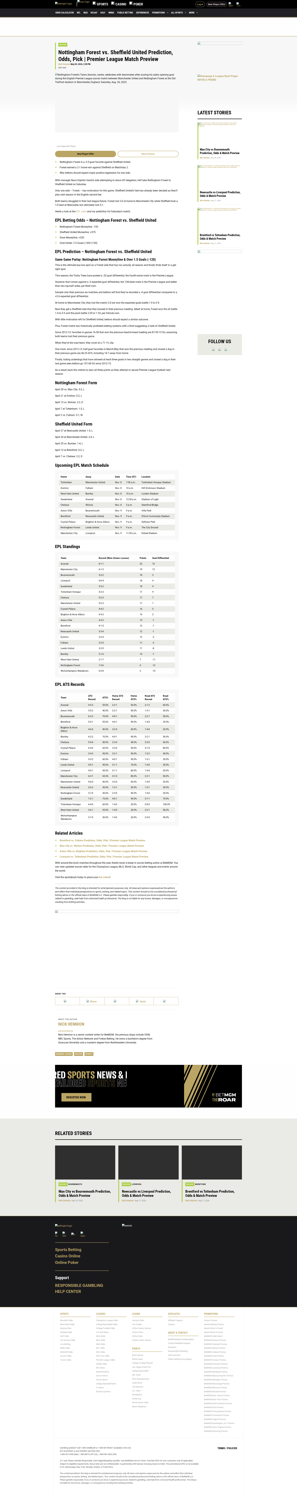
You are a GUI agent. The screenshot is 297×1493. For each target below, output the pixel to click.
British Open (137, 1359)
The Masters (137, 1387)
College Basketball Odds (106, 1324)
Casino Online (67, 1256)
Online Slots (137, 1336)
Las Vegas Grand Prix (141, 1367)
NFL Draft (136, 1375)
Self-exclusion (174, 1355)
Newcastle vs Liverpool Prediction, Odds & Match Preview (220, 194)
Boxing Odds (65, 1328)
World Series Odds (140, 1402)
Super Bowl (137, 1383)
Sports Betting (68, 1249)
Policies (232, 1448)
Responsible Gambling (79, 1285)
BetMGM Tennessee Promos (216, 1415)
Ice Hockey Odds (67, 1340)
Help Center (68, 1292)
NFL (78, 12)
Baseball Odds (66, 1320)
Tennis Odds (65, 1360)
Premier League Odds (105, 1360)
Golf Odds (64, 1336)
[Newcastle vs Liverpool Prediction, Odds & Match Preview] (148, 1163)
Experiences (142, 12)
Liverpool (137, 1184)
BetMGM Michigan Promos (216, 1380)
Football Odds (66, 1332)
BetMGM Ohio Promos (214, 1407)
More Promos (148, 154)
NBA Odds (100, 1344)
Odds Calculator (64, 12)
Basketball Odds (67, 1324)
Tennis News (102, 1380)
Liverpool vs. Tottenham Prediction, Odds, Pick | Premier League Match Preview (104, 856)
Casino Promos (210, 1320)
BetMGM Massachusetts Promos (218, 1375)
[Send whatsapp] (141, 1001)
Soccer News (102, 1375)
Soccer (62, 45)
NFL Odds (100, 1348)
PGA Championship (140, 1379)
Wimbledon (137, 1394)
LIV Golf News (102, 1332)
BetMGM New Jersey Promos (217, 1395)
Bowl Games (137, 1355)
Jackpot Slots (138, 1320)
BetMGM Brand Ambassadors (181, 1339)
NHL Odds (100, 1352)
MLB (86, 12)
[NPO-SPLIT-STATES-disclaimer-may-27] (117, 944)
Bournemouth (75, 1184)
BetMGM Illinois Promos (214, 1348)
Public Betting (125, 12)
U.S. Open (136, 1390)
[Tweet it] (67, 1001)
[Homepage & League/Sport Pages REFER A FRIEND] (220, 88)
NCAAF (94, 12)
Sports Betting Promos (214, 1324)
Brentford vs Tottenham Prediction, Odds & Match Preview (220, 236)
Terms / (221, 1448)
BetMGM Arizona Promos (215, 1340)
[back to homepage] (83, 4)
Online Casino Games (141, 1328)
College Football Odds (105, 1328)
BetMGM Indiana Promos (215, 1352)
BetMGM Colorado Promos (215, 1344)
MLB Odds (100, 1336)
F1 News (100, 1387)
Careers (171, 1324)
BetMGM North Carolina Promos (218, 1403)
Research (172, 1347)
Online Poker (66, 1262)
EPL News (100, 1368)
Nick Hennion (64, 64)
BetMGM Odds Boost (213, 1336)
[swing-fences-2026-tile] (220, 56)
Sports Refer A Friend (213, 1328)
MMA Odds (65, 1348)
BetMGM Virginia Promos (215, 1419)
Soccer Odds (65, 1356)
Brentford (200, 1184)
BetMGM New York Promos (216, 1399)
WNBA (111, 12)
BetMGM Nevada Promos (215, 1391)
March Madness (139, 1406)
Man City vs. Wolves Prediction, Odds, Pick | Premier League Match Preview (102, 845)
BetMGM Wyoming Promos (216, 1431)
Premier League (64, 1054)
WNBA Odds (101, 1364)
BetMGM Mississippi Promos (217, 1384)
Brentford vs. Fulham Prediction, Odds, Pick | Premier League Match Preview (102, 840)
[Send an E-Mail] (117, 1001)
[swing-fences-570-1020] (220, 289)
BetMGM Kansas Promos (215, 1360)
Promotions (158, 12)
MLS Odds (100, 1340)
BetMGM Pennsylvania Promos (217, 1411)
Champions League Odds (107, 1320)
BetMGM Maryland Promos (216, 1372)
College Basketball (140, 1371)
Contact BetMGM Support (179, 1343)
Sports (89, 1054)
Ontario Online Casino (141, 1340)
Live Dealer (137, 1324)
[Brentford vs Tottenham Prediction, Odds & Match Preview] (212, 1163)
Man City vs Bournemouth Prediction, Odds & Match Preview (219, 151)
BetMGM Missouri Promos (215, 1387)
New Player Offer (85, 154)
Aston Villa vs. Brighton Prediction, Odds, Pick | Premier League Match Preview (103, 851)
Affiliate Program (175, 1320)
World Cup (136, 1399)
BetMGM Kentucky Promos (216, 1364)
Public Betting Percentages (180, 1359)
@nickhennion (65, 1031)
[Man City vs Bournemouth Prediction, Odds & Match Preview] (85, 1163)
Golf (102, 12)
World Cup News (103, 1391)
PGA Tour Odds (102, 1356)
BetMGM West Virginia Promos (217, 1427)
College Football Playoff (142, 1363)
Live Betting (65, 1344)
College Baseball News (106, 1384)
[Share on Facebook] (92, 1001)
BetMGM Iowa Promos (214, 1356)
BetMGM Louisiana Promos (216, 1368)
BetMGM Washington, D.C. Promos (219, 1423)
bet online (104, 877)
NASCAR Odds (66, 1352)
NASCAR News (102, 1372)
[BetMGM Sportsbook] (66, 4)
